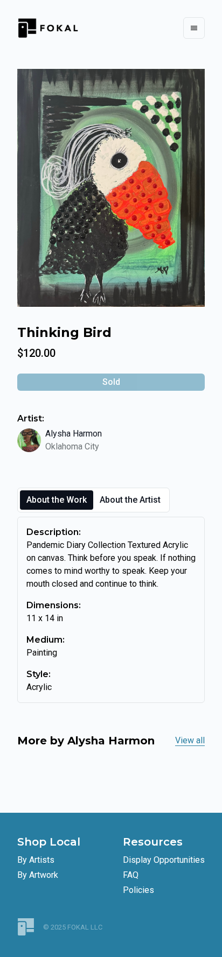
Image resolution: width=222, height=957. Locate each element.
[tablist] (93, 500)
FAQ (130, 875)
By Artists (35, 860)
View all (190, 740)
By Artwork (37, 875)
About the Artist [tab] (130, 500)
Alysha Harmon (73, 433)
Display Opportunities (164, 860)
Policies (138, 890)
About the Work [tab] (56, 500)
